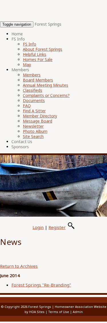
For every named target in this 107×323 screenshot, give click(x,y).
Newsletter (33, 126)
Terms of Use (58, 312)
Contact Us (21, 141)
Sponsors (20, 146)
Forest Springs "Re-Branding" (41, 285)
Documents (34, 100)
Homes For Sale (38, 59)
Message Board (37, 121)
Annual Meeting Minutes (45, 85)
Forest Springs (48, 24)
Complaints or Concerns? (46, 95)
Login (38, 227)
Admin (78, 312)
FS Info (18, 39)
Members (20, 69)
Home (17, 33)
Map (27, 64)
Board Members (38, 80)
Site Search (33, 136)
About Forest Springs (42, 49)
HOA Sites (37, 312)
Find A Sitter (34, 110)
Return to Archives (19, 266)
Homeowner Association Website (80, 306)
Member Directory (40, 116)
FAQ (27, 105)
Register (57, 227)
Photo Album (35, 131)
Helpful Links (34, 54)
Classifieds (32, 90)
